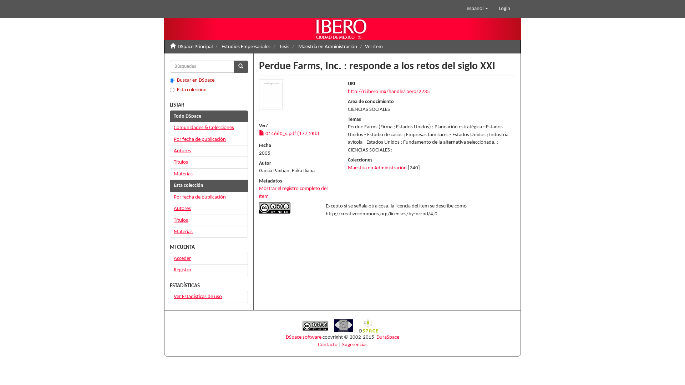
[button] (477, 9)
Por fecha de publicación (200, 139)
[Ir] (241, 67)
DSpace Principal (195, 47)
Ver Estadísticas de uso (198, 296)
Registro (182, 270)
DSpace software (303, 337)
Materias (183, 174)
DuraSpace (387, 337)
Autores (182, 151)
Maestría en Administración (327, 47)
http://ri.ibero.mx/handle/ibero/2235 (389, 91)
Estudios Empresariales (246, 47)
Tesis (284, 47)
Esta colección (192, 90)
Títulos (181, 162)
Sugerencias (354, 345)
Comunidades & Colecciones (204, 127)
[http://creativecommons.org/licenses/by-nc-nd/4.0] (287, 208)
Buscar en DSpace (195, 80)
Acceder (182, 258)
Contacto (328, 345)
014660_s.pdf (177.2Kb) (291, 134)
